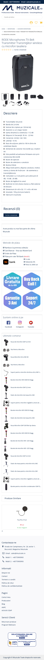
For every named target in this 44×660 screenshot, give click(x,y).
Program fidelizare (9, 625)
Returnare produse (9, 622)
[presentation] (2, 531)
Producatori (6, 601)
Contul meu (6, 597)
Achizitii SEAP (7, 610)
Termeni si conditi (8, 579)
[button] (22, 636)
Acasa (3, 29)
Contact (4, 576)
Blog (3, 604)
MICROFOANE (11, 29)
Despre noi (6, 573)
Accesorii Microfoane (24, 29)
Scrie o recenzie (20, 50)
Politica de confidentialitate (12, 586)
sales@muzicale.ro (33, 2)
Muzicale (16, 657)
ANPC (4, 607)
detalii (26, 256)
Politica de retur (8, 583)
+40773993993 (14, 2)
